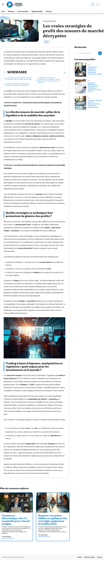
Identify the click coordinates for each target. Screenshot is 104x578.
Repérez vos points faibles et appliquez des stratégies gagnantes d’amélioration (52, 519)
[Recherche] (92, 4)
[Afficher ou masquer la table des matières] (46, 72)
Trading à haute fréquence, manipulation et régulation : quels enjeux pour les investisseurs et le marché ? (49, 80)
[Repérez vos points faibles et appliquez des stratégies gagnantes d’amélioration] (52, 503)
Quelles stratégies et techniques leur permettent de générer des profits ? (18, 84)
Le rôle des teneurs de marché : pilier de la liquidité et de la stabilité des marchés (19, 78)
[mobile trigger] (3, 4)
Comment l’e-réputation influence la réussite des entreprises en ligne (95, 70)
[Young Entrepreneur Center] (14, 4)
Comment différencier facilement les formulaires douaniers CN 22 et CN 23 (94, 87)
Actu (46, 42)
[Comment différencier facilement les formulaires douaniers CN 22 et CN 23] (80, 86)
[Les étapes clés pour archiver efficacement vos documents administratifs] (80, 103)
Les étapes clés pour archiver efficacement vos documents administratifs (95, 103)
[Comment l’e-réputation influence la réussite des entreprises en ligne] (80, 70)
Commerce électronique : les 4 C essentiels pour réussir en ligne (16, 519)
